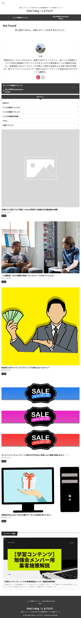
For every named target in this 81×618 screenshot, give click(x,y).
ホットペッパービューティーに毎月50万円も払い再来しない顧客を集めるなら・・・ (35, 455)
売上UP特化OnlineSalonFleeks (61, 17)
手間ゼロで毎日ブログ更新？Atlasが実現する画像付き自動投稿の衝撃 (29, 209)
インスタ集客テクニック (20, 17)
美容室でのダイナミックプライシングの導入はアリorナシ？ (25, 367)
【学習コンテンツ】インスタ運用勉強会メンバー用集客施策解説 (29, 581)
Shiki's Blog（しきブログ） (40, 10)
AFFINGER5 (54, 615)
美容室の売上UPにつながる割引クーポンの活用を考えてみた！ (26, 515)
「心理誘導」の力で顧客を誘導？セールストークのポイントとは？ (28, 275)
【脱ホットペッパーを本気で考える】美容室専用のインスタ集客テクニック (40, 612)
